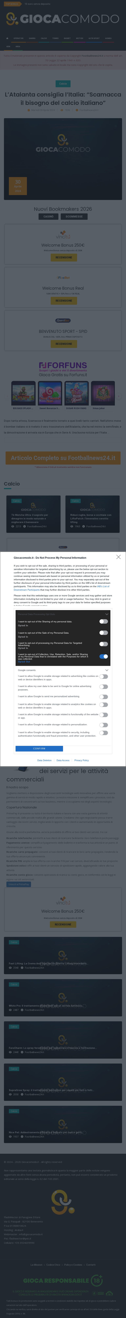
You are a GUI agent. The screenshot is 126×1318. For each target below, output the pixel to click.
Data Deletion (44, 760)
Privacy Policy (81, 760)
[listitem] (63, 614)
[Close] (119, 558)
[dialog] (63, 659)
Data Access (63, 760)
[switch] (103, 621)
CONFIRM (39, 748)
